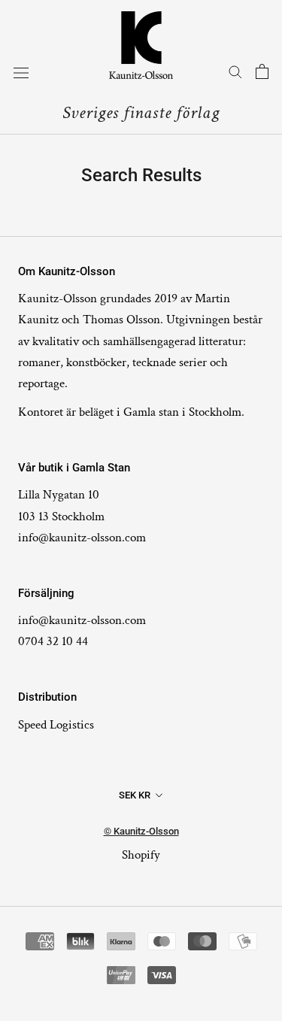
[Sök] (235, 71)
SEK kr (134, 795)
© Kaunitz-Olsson (141, 831)
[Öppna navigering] (21, 72)
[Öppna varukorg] (262, 71)
